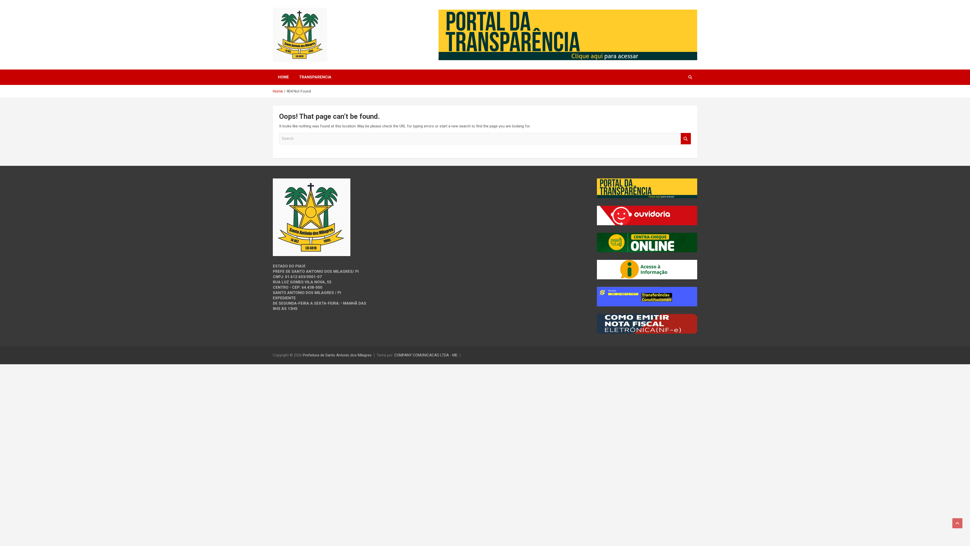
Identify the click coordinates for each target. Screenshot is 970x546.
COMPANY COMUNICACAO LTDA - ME (425, 355)
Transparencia (315, 77)
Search (686, 138)
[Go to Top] (957, 523)
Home (283, 77)
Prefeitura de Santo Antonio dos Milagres (337, 355)
